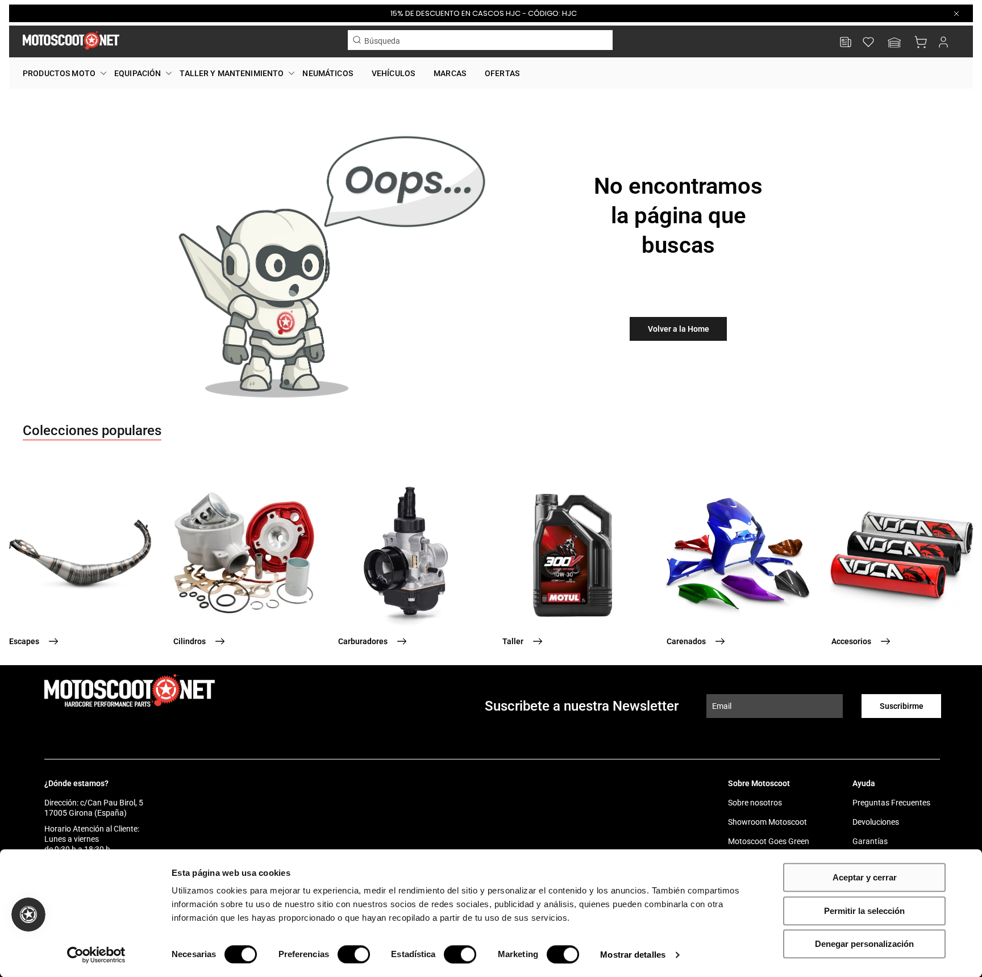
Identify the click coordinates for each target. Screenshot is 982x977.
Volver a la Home (678, 328)
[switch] (354, 954)
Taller (512, 641)
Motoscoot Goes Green (768, 841)
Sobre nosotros (755, 802)
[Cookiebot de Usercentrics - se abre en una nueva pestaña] (96, 954)
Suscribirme (901, 706)
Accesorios (851, 641)
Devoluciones (875, 821)
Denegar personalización (864, 944)
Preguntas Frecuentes (891, 802)
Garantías (870, 841)
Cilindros (189, 641)
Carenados (686, 641)
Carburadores (363, 641)
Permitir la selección (864, 911)
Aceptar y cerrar (865, 877)
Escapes (24, 641)
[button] (894, 43)
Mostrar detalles (632, 954)
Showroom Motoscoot (767, 821)
